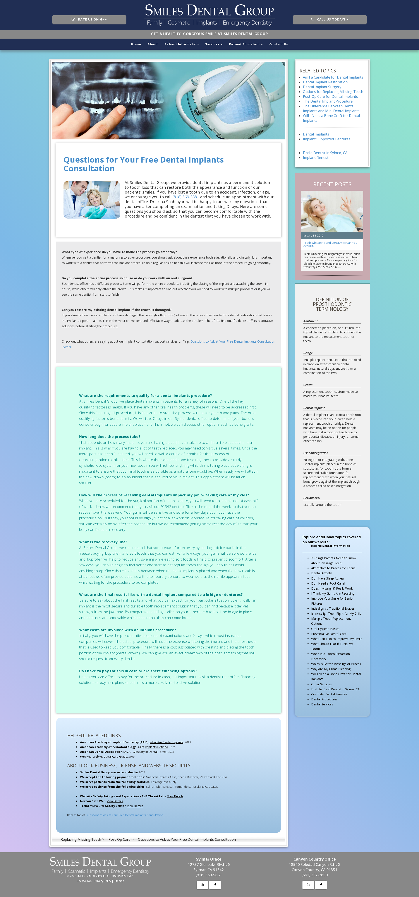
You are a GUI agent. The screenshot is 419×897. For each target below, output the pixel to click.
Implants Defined (156, 747)
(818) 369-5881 (185, 196)
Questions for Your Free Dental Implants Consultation (144, 164)
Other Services (321, 684)
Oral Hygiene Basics (325, 629)
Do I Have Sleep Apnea (327, 578)
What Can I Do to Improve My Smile (336, 639)
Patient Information (182, 44)
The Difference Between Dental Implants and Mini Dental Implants (331, 108)
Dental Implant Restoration (325, 82)
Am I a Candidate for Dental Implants (333, 77)
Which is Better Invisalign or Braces (336, 664)
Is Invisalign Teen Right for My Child (336, 613)
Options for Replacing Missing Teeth (333, 91)
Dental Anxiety (321, 573)
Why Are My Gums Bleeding (330, 669)
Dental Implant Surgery (322, 86)
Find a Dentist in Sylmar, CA (325, 152)
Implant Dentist (315, 157)
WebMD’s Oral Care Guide (110, 756)
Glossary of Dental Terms (150, 752)
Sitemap (119, 881)
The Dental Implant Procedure (328, 101)
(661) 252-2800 (315, 874)
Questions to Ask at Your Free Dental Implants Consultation (124, 815)
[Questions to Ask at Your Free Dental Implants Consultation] (168, 100)
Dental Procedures (324, 699)
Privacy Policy (102, 881)
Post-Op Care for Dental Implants (330, 96)
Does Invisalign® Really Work (332, 588)
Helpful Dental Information (330, 546)
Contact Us (278, 44)
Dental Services (322, 704)
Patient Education (245, 44)
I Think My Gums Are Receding (332, 593)
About (153, 44)
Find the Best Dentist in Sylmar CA (335, 689)
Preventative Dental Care (329, 634)
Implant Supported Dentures (326, 139)
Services (212, 44)
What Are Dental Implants (166, 742)
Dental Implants (316, 134)
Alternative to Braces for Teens (333, 568)
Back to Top (84, 881)
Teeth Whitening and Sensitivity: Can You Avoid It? (330, 244)
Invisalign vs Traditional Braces (333, 608)
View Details (175, 796)
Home (136, 44)
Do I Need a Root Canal (328, 583)
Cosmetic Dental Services (329, 694)
